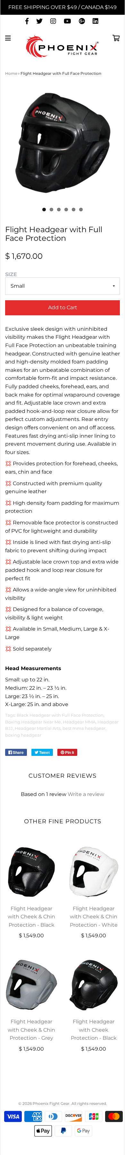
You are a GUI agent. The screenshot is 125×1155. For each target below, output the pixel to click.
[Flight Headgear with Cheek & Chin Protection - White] (93, 871)
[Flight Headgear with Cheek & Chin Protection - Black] (31, 871)
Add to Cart (62, 307)
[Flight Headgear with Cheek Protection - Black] (93, 984)
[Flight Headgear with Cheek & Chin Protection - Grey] (31, 984)
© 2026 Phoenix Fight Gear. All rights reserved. (62, 1103)
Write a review (86, 794)
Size (11, 274)
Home (11, 73)
